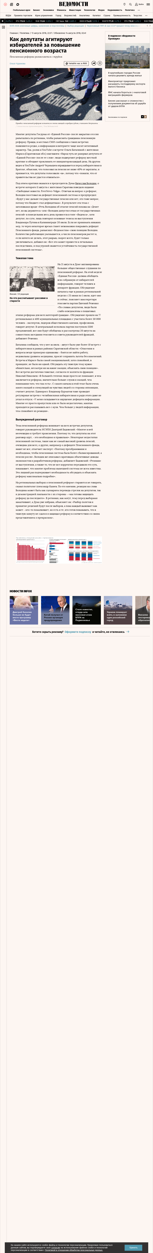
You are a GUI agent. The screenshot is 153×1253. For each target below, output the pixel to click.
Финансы (61, 10)
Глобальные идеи (21, 10)
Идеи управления (44, 15)
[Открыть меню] (148, 4)
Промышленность (121, 15)
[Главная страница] (73, 4)
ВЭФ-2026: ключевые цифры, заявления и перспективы (37, 26)
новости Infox (21, 591)
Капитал (97, 15)
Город (58, 15)
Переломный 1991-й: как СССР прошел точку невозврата (114, 26)
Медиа (101, 10)
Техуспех (137, 15)
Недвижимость (115, 10)
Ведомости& (70, 15)
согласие (55, 1247)
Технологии (89, 10)
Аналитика (84, 15)
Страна (107, 15)
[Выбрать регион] (124, 4)
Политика (130, 10)
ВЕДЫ (8, 15)
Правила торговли (23, 15)
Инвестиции (75, 10)
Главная (14, 33)
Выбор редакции (75, 26)
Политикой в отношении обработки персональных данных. (74, 1250)
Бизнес (36, 10)
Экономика (48, 10)
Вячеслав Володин (85, 183)
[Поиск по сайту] (130, 4)
